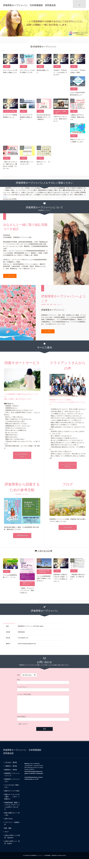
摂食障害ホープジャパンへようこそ (12, 774)
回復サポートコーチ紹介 (12, 791)
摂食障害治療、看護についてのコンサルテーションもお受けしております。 (12, 806)
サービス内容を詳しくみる (22, 455)
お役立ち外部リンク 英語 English (12, 842)
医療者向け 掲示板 (10, 769)
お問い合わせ (8, 818)
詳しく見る (48, 331)
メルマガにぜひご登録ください (12, 786)
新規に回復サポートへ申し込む (12, 814)
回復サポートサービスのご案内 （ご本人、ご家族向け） (12, 797)
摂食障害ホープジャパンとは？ (12, 780)
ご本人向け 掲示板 (10, 762)
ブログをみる (68, 527)
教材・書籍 (7, 828)
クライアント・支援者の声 (12, 823)
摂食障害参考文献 (22, 535)
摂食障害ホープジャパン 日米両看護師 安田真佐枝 (29, 5)
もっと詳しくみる (10, 276)
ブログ (6, 831)
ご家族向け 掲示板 (10, 766)
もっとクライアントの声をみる (68, 465)
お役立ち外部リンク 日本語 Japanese (12, 836)
